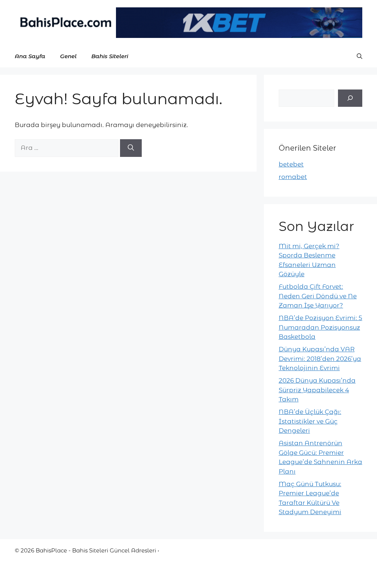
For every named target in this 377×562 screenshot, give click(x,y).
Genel (68, 56)
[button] (359, 56)
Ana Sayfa (30, 56)
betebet (291, 164)
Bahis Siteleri (109, 56)
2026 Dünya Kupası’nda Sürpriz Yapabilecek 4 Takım (317, 390)
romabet (293, 176)
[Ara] (131, 148)
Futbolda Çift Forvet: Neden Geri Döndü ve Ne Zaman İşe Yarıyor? (318, 296)
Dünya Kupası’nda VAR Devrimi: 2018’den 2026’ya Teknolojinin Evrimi (320, 358)
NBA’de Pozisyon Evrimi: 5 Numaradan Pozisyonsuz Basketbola (320, 327)
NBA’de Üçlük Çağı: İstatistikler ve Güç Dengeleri (310, 421)
